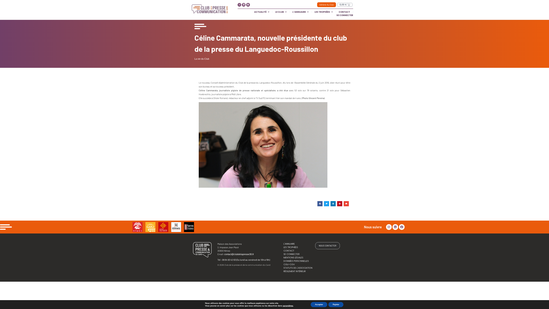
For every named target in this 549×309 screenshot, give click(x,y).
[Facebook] (248, 5)
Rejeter (336, 304)
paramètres (288, 306)
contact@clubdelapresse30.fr (239, 254)
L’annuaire (299, 11)
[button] (320, 203)
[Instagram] (239, 5)
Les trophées (322, 11)
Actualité (260, 11)
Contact (344, 11)
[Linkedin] (243, 5)
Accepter (319, 304)
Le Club (279, 11)
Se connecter (344, 15)
